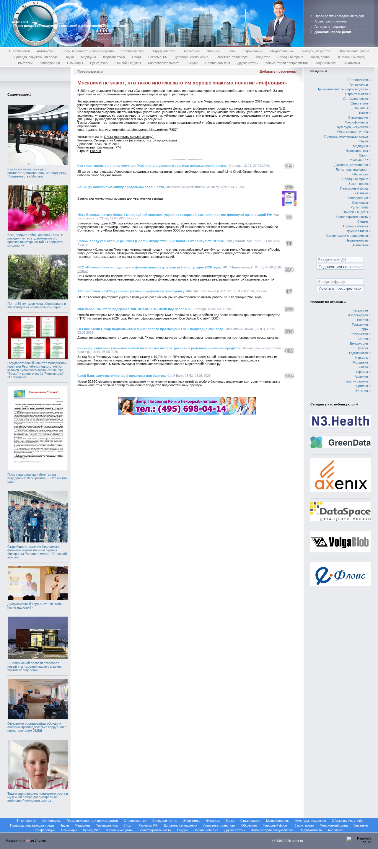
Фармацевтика (114, 57)
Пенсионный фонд (350, 57)
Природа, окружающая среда (36, 57)
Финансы (213, 51)
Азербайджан (358, 315)
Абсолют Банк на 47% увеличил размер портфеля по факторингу (130, 291)
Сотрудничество (163, 51)
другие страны (357, 381)
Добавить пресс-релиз (278, 71)
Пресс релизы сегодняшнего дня (339, 16)
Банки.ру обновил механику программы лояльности (120, 187)
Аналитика (352, 63)
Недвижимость (326, 63)
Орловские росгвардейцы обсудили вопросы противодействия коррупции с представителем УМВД (36, 727)
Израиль (361, 357)
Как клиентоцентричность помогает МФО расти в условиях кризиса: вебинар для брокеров (152, 165)
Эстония (361, 390)
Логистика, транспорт (231, 57)
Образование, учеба (353, 51)
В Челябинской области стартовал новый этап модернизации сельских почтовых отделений (34, 666)
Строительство (132, 51)
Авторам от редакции (330, 26)
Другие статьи (247, 63)
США (364, 329)
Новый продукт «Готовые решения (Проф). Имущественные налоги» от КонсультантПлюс (150, 241)
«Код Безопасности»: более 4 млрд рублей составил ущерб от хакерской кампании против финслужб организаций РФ (174, 214)
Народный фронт (290, 57)
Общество (262, 57)
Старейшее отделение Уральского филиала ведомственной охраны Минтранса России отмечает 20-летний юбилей (37, 552)
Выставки (25, 63)
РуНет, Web (98, 63)
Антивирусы (46, 51)
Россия (95, 151)
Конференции (50, 63)
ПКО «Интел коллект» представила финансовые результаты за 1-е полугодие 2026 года (148, 267)
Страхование (253, 51)
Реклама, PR (157, 57)
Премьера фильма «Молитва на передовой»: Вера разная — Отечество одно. (37, 478)
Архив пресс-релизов (331, 21)
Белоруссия (359, 343)
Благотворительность (164, 63)
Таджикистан (358, 353)
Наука (69, 57)
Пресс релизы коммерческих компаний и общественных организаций (70, 25)
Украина (362, 372)
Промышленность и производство (88, 51)
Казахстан (360, 310)
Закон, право (320, 57)
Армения (361, 376)
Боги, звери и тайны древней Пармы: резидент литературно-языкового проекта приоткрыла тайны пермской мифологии (35, 240)
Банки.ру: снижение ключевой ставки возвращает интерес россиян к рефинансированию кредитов (159, 348)
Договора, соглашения (191, 57)
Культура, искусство (316, 51)
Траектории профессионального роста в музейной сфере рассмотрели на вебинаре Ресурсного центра (37, 797)
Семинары (75, 63)
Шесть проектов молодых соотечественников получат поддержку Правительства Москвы (36, 172)
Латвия (362, 338)
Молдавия (360, 362)
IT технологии (19, 51)
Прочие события (217, 63)
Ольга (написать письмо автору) (129, 136)
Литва (363, 367)
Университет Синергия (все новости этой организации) (135, 140)
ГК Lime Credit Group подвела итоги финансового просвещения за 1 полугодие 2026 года (150, 329)
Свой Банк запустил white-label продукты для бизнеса (121, 375)
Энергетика (191, 51)
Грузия (363, 348)
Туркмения (360, 324)
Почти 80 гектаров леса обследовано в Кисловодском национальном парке (36, 305)
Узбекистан (359, 334)
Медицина (88, 57)
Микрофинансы (282, 51)
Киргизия (361, 386)
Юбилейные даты (128, 63)
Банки (231, 51)
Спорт (136, 57)
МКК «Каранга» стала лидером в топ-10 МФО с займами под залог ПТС (134, 309)
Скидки (193, 63)
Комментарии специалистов (286, 63)
